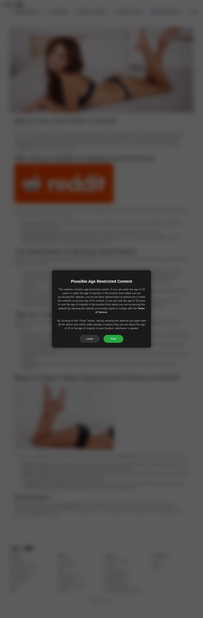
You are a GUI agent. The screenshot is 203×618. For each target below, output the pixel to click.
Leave (89, 338)
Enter (113, 338)
